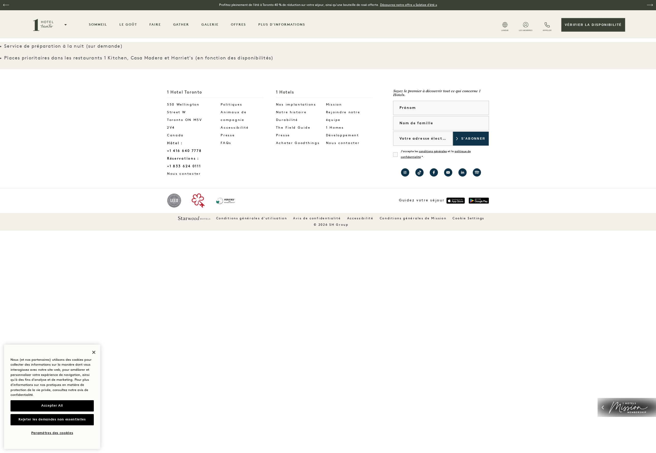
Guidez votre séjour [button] (421, 200)
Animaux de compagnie (234, 116)
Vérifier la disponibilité (593, 25)
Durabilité (287, 120)
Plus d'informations (281, 24)
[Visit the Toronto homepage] (43, 25)
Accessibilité (235, 127)
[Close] (93, 352)
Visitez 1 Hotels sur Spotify (477, 172)
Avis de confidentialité (317, 218)
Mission (334, 104)
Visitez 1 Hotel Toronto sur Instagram (405, 172)
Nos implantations (296, 104)
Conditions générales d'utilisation (251, 218)
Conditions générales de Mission (413, 218)
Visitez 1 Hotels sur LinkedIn (462, 172)
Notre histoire (291, 112)
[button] (6, 5)
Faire (155, 24)
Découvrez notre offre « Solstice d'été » (408, 5)
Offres (238, 24)
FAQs (226, 143)
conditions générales (433, 151)
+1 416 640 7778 (184, 151)
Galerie (210, 24)
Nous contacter (189, 174)
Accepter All (52, 405)
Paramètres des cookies (52, 433)
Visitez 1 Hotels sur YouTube (448, 172)
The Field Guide (293, 127)
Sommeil (98, 24)
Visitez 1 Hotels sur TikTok (419, 172)
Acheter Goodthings (298, 143)
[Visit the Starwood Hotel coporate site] (194, 218)
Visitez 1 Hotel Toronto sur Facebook (434, 172)
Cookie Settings (468, 218)
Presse (228, 135)
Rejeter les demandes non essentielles (52, 419)
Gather (181, 24)
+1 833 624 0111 (184, 166)
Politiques (231, 104)
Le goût (128, 24)
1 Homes (335, 127)
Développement (342, 135)
